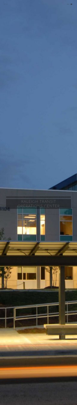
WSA (6, 4)
